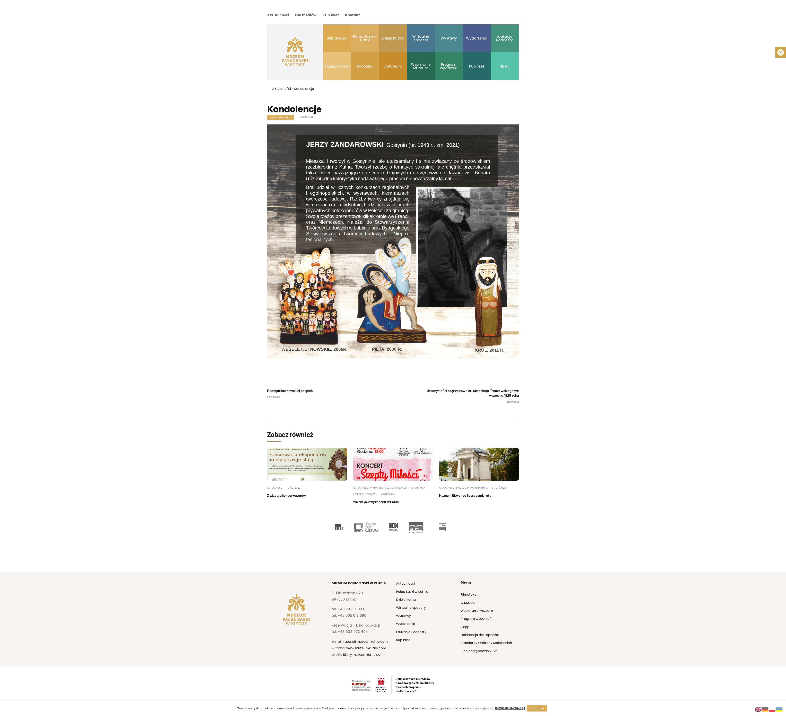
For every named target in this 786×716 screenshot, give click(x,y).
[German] (765, 709)
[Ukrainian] (779, 709)
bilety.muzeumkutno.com (363, 654)
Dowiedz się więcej (510, 708)
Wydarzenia (405, 623)
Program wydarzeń (476, 618)
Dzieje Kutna (406, 599)
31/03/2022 (499, 487)
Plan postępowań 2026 (479, 651)
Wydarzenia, (378, 487)
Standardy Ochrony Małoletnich (486, 642)
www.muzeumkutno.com (366, 648)
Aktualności (278, 15)
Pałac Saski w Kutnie (412, 591)
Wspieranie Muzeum (477, 610)
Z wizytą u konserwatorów (286, 495)
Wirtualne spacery (411, 607)
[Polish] (772, 709)
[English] (758, 709)
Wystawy (403, 615)
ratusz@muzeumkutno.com (365, 641)
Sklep (465, 627)
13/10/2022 (293, 487)
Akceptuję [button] (537, 708)
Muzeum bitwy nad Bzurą (472, 487)
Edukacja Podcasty (411, 632)
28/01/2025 (388, 494)
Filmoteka (469, 594)
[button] (780, 52)
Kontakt (352, 15)
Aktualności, (361, 487)
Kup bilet (331, 15)
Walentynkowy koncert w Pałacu (376, 502)
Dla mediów (305, 15)
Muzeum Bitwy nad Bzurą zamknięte (465, 495)
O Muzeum (469, 602)
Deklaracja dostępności (480, 634)
